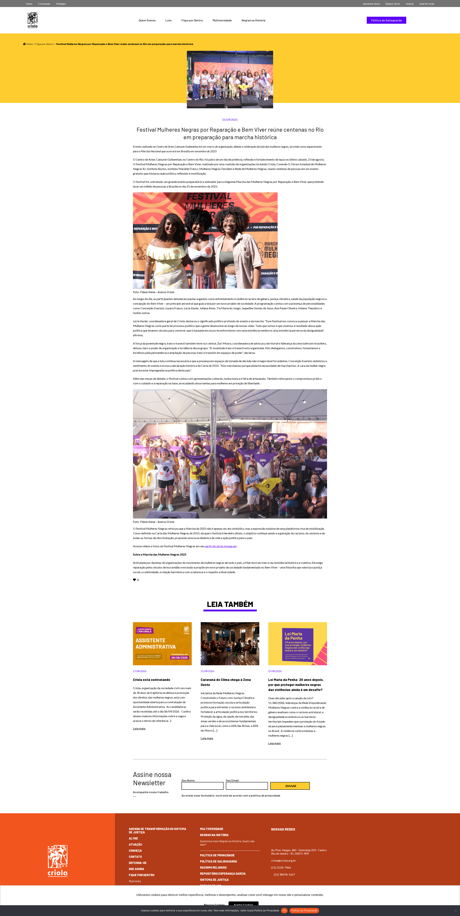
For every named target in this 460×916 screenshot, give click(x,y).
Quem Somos (147, 20)
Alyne (133, 838)
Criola (32, 20)
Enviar (291, 786)
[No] (455, 910)
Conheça (135, 850)
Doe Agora (136, 869)
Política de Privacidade (217, 855)
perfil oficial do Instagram (221, 546)
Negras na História (253, 20)
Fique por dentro (44, 43)
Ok (284, 910)
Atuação (135, 844)
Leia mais (139, 728)
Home (29, 43)
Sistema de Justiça (214, 879)
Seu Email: (233, 780)
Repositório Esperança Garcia (223, 873)
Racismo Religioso (213, 867)
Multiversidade (222, 20)
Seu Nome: (188, 780)
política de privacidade (265, 795)
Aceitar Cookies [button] (243, 904)
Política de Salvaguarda (386, 20)
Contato (135, 856)
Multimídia (135, 881)
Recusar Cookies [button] (214, 904)
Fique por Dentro (192, 20)
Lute (168, 20)
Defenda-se (138, 862)
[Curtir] (134, 579)
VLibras (410, 3)
